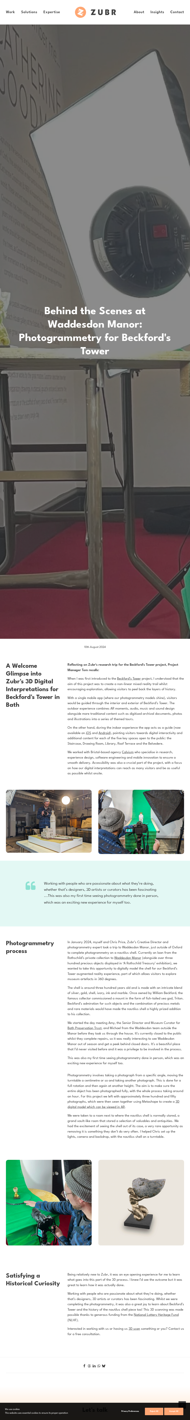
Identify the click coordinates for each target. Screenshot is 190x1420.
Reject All (154, 1411)
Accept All (173, 1411)
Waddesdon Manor (127, 958)
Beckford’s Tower (129, 678)
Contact (177, 12)
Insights (157, 12)
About (139, 12)
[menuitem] (12, 12)
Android (104, 733)
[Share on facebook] (84, 1365)
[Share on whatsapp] (99, 1365)
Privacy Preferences (130, 1411)
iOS (88, 733)
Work (10, 12)
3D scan (134, 1328)
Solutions (29, 12)
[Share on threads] (89, 1366)
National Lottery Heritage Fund (156, 1315)
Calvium (128, 752)
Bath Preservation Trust (84, 1028)
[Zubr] (95, 12)
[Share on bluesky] (103, 1365)
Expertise (51, 12)
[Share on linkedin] (94, 1365)
